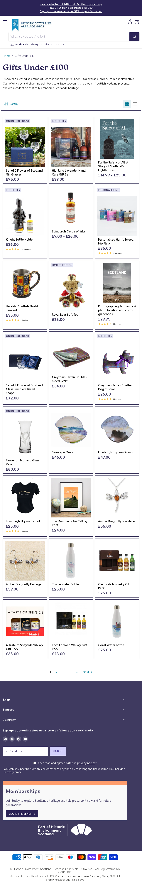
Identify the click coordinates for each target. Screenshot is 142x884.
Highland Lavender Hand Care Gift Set (69, 172)
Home (7, 55)
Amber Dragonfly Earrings (23, 584)
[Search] (134, 36)
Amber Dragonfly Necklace (116, 521)
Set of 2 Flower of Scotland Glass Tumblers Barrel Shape (24, 389)
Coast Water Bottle (111, 645)
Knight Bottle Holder (20, 240)
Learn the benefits (22, 814)
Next (86, 672)
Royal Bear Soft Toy (65, 315)
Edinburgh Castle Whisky (69, 231)
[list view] (135, 104)
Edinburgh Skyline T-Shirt (23, 521)
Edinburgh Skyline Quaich (115, 452)
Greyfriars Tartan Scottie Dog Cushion (114, 387)
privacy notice (86, 763)
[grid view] (127, 104)
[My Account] (129, 22)
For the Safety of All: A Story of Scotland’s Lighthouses (113, 166)
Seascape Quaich (63, 452)
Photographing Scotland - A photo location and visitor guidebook (117, 310)
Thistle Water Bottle (65, 584)
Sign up (58, 751)
